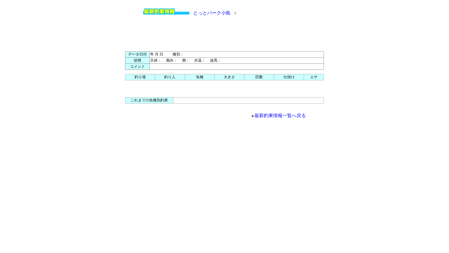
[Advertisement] (224, 32)
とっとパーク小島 (212, 12)
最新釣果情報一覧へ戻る (280, 115)
